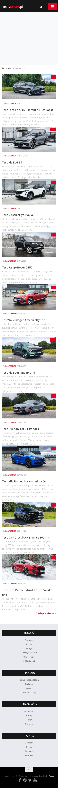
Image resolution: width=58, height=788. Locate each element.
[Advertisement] (29, 35)
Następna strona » (46, 613)
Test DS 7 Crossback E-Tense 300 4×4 (25, 537)
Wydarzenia (29, 657)
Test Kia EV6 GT (12, 162)
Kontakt (29, 755)
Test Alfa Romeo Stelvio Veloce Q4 (24, 481)
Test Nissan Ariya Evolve (18, 215)
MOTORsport (29, 661)
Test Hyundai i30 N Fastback (20, 429)
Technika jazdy (29, 692)
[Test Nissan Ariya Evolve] (29, 192)
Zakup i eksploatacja (29, 679)
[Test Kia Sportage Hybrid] (29, 349)
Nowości (29, 724)
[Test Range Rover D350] (29, 244)
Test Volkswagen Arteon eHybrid (23, 320)
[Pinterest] (25, 780)
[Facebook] (20, 780)
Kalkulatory (29, 711)
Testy (29, 719)
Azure (51, 776)
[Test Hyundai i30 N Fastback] (29, 405)
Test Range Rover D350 (17, 267)
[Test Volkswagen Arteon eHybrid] (29, 297)
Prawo (29, 688)
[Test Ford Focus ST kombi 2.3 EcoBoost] (29, 86)
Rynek (29, 644)
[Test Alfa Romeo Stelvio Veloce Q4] (29, 458)
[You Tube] (35, 780)
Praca (29, 747)
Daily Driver (10, 103)
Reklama (29, 751)
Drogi (29, 648)
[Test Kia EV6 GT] (29, 139)
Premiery (29, 640)
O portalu (29, 742)
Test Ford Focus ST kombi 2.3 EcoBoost (27, 110)
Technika (29, 684)
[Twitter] (30, 780)
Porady (29, 715)
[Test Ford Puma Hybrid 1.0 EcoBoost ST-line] (29, 567)
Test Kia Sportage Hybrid (18, 372)
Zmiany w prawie (29, 652)
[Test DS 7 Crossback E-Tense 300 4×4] (29, 514)
